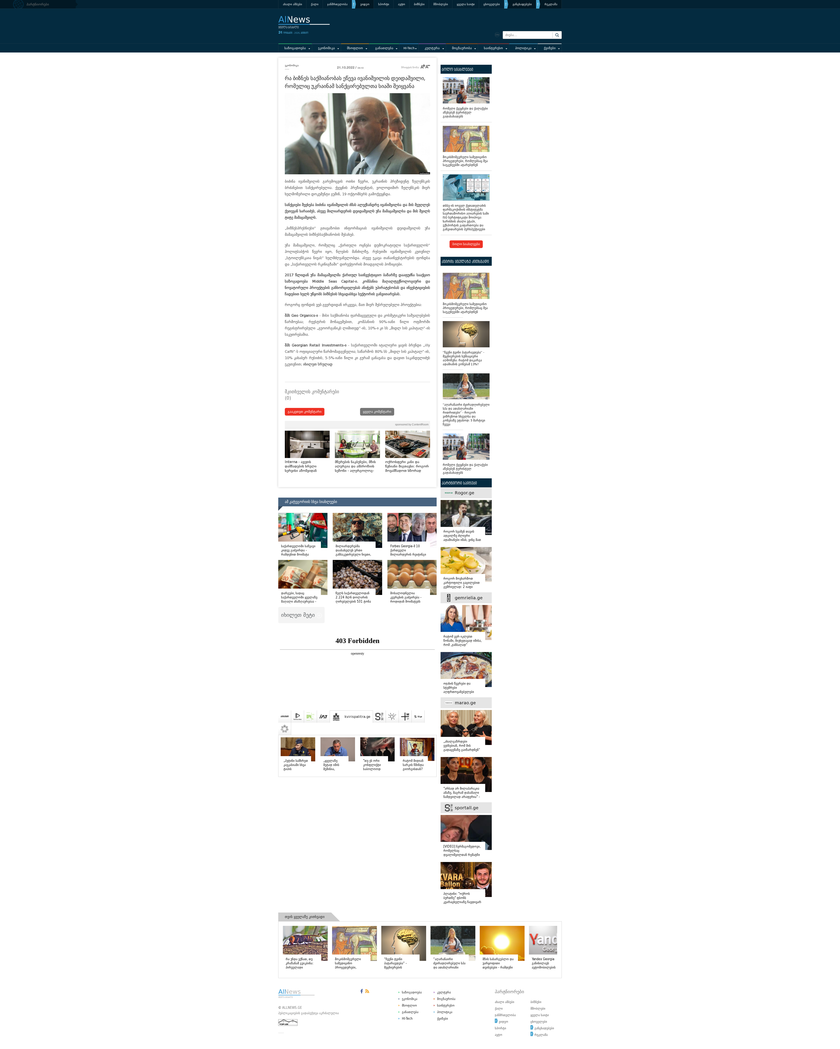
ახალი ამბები (292, 4)
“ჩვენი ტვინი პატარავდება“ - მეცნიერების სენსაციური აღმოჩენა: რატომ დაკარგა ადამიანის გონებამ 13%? (463, 358)
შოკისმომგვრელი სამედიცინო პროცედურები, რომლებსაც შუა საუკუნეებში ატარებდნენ (465, 161)
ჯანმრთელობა (337, 4)
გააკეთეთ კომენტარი (305, 412)
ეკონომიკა (326, 48)
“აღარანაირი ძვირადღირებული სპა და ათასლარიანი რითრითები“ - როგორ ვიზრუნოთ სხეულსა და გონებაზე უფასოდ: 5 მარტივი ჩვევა (466, 414)
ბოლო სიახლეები (466, 244)
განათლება (384, 48)
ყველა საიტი (466, 4)
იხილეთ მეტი (299, 615)
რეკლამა (550, 4)
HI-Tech (409, 48)
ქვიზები (550, 48)
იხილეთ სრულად (317, 364)
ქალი (314, 4)
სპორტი (383, 4)
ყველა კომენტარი (377, 412)
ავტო (401, 4)
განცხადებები (522, 4)
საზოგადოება (295, 48)
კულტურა (432, 48)
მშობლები (440, 4)
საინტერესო (493, 48)
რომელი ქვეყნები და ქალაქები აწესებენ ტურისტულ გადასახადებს (465, 112)
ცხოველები (491, 4)
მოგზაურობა (462, 48)
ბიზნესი (419, 4)
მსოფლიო (355, 48)
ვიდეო (364, 4)
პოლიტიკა (523, 48)
